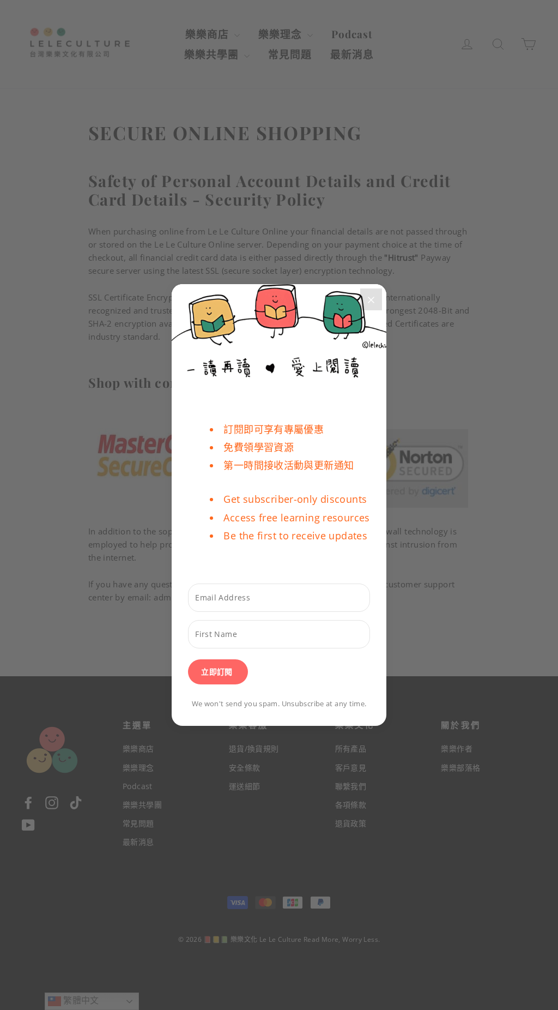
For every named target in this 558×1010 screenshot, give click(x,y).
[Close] (371, 299)
